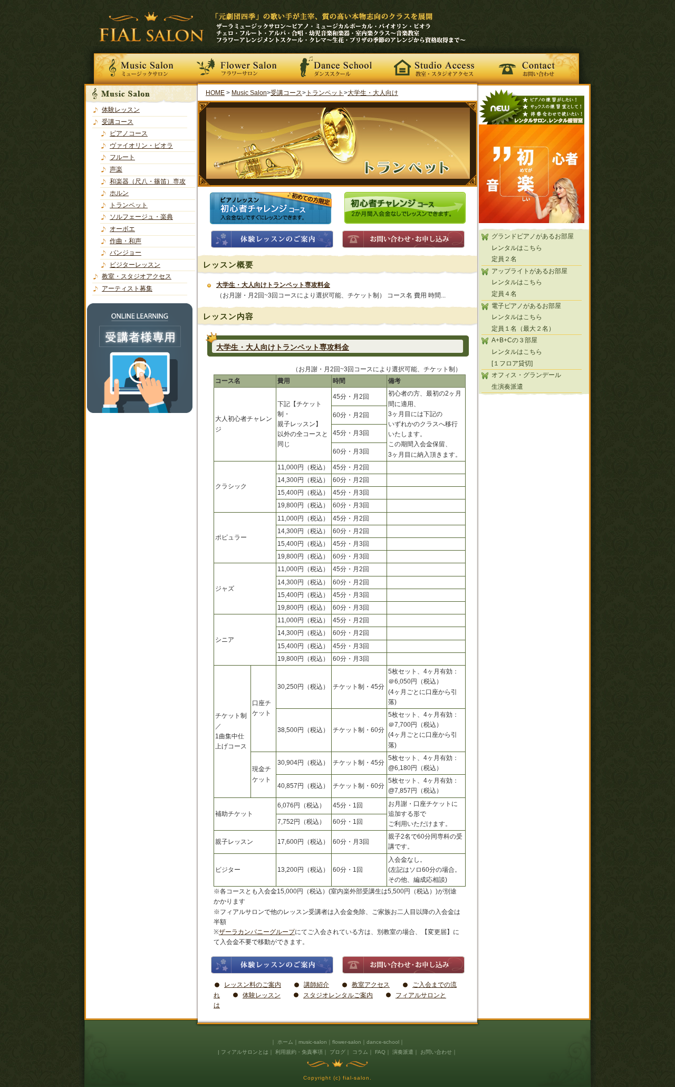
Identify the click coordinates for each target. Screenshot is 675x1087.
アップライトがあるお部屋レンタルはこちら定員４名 (529, 282)
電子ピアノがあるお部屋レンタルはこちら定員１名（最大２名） (526, 317)
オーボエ (122, 229)
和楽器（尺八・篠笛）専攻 (148, 181)
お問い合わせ (537, 65)
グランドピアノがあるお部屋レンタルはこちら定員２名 (532, 248)
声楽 (116, 169)
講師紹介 (316, 984)
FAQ (380, 1052)
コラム (360, 1052)
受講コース (117, 122)
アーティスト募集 (127, 288)
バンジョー (125, 252)
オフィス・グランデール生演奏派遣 (526, 380)
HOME (215, 93)
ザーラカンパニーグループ (257, 932)
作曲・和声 (125, 241)
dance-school (383, 1042)
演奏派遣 (402, 1052)
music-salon (312, 1042)
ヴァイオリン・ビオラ (141, 145)
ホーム (285, 1042)
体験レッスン (121, 109)
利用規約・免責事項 (299, 1052)
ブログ (337, 1052)
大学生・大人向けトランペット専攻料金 (273, 284)
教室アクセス (371, 984)
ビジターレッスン (135, 264)
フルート (122, 157)
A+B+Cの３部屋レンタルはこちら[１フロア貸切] (516, 351)
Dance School (337, 65)
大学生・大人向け (373, 93)
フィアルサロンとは (244, 1052)
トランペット (129, 205)
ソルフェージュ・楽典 (141, 216)
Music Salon (138, 65)
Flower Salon (240, 65)
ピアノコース (129, 133)
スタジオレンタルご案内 (338, 995)
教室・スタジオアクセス (434, 65)
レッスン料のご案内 (252, 984)
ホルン (119, 193)
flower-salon (346, 1042)
